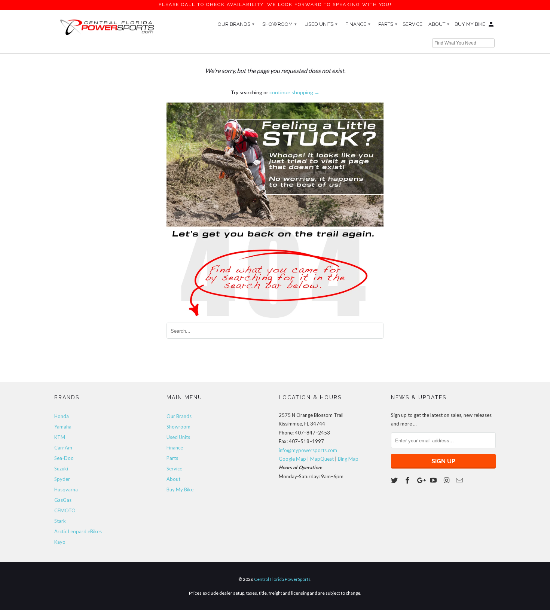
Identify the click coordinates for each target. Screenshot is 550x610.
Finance (357, 24)
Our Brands (236, 24)
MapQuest (322, 459)
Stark (60, 521)
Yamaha (62, 427)
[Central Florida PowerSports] (106, 26)
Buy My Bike (470, 24)
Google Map (292, 459)
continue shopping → (294, 92)
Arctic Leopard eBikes (78, 531)
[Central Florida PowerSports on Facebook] (408, 480)
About (438, 24)
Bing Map (348, 459)
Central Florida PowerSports (282, 579)
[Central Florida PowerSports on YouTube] (434, 480)
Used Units (321, 24)
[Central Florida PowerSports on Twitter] (395, 480)
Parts (387, 24)
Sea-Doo (64, 458)
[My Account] (492, 26)
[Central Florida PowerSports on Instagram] (447, 480)
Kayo (59, 542)
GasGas (62, 500)
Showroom (279, 24)
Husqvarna (66, 489)
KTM (59, 437)
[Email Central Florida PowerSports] (460, 480)
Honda (61, 416)
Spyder (62, 479)
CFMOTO (65, 510)
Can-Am (63, 448)
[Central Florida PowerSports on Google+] (421, 480)
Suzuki (61, 469)
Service (412, 24)
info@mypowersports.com (308, 450)
